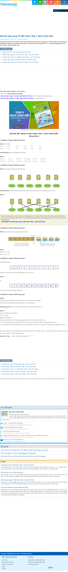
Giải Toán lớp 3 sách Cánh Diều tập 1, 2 (12, 472)
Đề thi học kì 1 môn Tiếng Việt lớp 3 (13, 439)
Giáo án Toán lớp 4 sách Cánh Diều (13, 423)
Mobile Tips (57, 4)
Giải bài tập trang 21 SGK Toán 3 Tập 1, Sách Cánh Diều (27, 222)
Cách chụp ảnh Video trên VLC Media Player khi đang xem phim (24, 450)
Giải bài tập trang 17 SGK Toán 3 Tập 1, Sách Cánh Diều (17, 465)
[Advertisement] (34, 21)
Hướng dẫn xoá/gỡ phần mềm (36, 562)
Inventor (8, 489)
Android (40, 4)
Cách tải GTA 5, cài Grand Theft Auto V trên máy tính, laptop (23, 456)
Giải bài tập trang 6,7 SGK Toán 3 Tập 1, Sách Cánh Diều (17, 480)
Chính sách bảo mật (7, 564)
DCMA (3, 566)
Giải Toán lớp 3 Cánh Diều (15, 93)
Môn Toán (13, 39)
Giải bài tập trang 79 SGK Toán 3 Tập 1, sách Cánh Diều (19, 60)
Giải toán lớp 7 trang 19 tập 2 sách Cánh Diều (17, 52)
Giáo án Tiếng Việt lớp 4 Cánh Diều (13, 427)
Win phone (50, 4)
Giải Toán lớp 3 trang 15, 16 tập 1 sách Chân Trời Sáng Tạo (17, 98)
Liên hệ (4, 568)
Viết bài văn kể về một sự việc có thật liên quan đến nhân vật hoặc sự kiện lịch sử (25, 435)
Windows (35, 4)
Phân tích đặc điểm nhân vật (11, 431)
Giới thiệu (4, 560)
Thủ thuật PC (64, 4)
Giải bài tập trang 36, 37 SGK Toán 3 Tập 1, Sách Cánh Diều (21, 62)
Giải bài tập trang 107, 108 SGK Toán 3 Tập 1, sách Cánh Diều (21, 57)
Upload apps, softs (33, 564)
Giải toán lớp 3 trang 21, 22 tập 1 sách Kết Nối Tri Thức (16, 96)
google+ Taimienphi (51, 567)
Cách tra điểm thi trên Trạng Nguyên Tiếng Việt (18, 453)
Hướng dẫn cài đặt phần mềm (36, 560)
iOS (45, 4)
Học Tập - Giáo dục (4, 39)
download (8, 5)
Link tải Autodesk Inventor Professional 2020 (14, 487)
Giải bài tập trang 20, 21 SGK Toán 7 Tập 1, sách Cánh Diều (21, 55)
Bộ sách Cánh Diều (16, 412)
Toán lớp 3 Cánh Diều (22, 39)
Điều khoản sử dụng (7, 562)
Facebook (49, 567)
